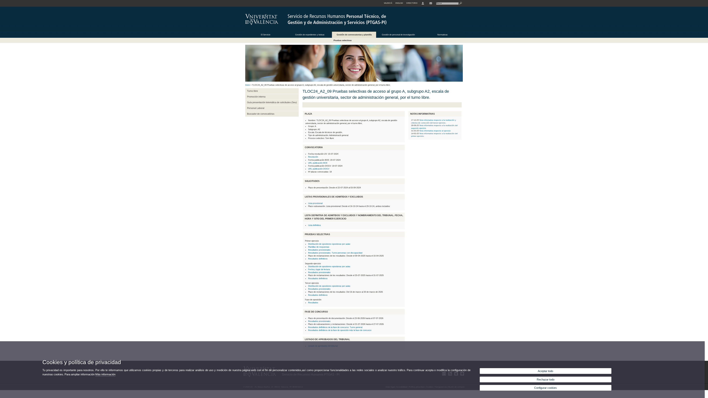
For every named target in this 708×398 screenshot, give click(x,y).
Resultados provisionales (319, 250)
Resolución (313, 157)
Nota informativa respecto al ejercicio (435, 131)
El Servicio (265, 35)
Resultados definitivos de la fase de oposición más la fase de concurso (339, 330)
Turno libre (252, 91)
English (399, 3)
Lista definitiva (314, 225)
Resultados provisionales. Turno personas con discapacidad (335, 253)
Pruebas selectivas (343, 40)
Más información (105, 374)
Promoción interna (256, 96)
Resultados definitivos (318, 259)
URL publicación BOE (317, 163)
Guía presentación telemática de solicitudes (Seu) (272, 102)
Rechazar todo (545, 379)
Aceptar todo (545, 371)
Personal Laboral (255, 108)
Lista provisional (315, 203)
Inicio (247, 85)
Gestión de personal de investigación (398, 35)
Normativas (442, 35)
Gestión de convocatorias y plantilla (354, 35)
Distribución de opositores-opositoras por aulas (329, 244)
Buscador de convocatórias (260, 114)
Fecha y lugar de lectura (319, 269)
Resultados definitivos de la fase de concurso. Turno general (335, 327)
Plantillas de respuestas (318, 247)
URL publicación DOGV (318, 169)
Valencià (388, 3)
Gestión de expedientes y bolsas (309, 35)
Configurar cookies (545, 387)
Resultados (313, 302)
